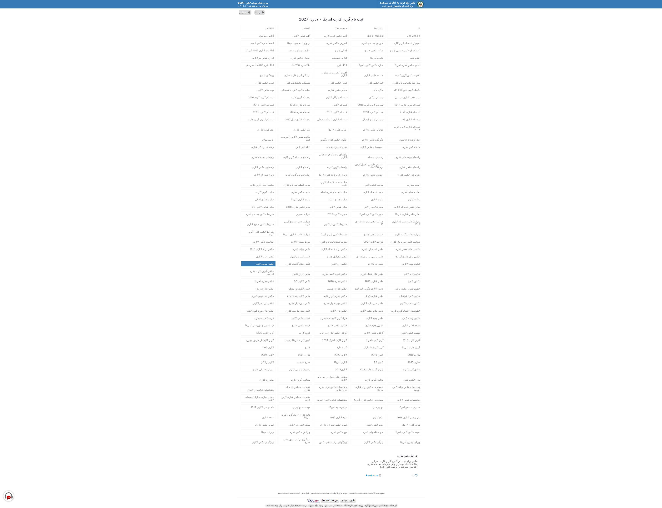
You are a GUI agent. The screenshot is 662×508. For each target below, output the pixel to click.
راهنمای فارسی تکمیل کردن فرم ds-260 (369, 166)
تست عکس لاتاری (264, 82)
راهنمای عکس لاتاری (409, 167)
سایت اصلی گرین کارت (262, 184)
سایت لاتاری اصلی (264, 199)
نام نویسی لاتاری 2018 (408, 417)
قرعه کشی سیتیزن (264, 318)
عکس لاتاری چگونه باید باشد (369, 288)
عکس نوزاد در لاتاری (263, 303)
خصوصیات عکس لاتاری (372, 147)
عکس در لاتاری (376, 263)
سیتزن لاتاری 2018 (337, 214)
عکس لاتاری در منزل (299, 288)
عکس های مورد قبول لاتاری (260, 310)
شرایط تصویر (303, 214)
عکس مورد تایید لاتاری (372, 303)
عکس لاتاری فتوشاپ (409, 296)
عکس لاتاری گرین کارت (335, 296)
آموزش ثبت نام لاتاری (373, 43)
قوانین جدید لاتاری (374, 325)
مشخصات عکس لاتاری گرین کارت (295, 398)
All (419, 28)
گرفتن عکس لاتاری (374, 332)
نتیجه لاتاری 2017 (411, 424)
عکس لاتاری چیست (337, 288)
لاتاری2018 (341, 369)
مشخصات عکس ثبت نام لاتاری (298, 388)
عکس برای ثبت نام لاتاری (334, 249)
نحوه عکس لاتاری (375, 424)
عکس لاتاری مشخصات (298, 296)
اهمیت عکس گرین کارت (407, 75)
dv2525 (269, 28)
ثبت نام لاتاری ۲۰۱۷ (410, 112)
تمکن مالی (378, 89)
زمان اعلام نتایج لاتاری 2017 (332, 174)
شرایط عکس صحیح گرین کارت (297, 223)
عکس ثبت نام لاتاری (300, 256)
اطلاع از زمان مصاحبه (299, 50)
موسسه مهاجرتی (301, 407)
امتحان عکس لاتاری (300, 57)
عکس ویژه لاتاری (375, 318)
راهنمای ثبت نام (376, 157)
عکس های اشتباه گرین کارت (405, 310)
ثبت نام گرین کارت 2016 (261, 97)
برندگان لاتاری (267, 75)
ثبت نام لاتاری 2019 (337, 112)
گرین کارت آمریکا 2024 (334, 340)
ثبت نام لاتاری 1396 (300, 104)
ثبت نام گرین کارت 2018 (371, 104)
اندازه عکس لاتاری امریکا (371, 65)
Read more (372, 475)
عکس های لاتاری (338, 310)
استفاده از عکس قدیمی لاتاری (405, 50)
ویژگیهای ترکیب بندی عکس (333, 442)
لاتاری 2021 (304, 354)
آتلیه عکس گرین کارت (335, 35)
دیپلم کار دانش (302, 147)
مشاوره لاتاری (266, 379)
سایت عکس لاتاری (300, 192)
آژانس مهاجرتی (266, 35)
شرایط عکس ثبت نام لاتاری (259, 214)
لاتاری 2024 (267, 354)
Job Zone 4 (413, 35)
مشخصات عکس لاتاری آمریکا (369, 399)
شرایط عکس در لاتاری (335, 224)
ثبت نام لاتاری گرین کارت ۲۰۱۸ (407, 128)
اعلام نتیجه (414, 57)
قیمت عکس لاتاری (301, 325)
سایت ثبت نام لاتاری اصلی (333, 192)
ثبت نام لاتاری (340, 104)
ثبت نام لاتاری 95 (411, 119)
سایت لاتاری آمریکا (300, 199)
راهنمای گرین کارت (337, 167)
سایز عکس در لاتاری (373, 206)
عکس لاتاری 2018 (374, 281)
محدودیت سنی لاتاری (299, 369)
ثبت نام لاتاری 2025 (263, 112)
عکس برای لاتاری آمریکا (407, 256)
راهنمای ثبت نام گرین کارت (296, 157)
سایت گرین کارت (265, 192)
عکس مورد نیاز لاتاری (299, 303)
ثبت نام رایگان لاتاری (336, 97)
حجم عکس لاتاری (411, 147)
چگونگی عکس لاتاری (373, 139)
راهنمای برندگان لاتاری (262, 147)
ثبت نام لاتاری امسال (373, 119)
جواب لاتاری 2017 (337, 129)
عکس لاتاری (414, 281)
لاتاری (307, 347)
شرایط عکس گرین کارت (407, 234)
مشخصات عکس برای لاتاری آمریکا (406, 388)
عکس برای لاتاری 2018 (262, 249)
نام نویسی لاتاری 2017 (262, 407)
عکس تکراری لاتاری (337, 256)
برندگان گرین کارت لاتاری (297, 75)
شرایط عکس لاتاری (373, 234)
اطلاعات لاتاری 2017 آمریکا (260, 50)
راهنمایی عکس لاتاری (263, 167)
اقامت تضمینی (339, 57)
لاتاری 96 (379, 362)
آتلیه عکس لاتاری (301, 35)
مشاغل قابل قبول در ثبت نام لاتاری (332, 378)
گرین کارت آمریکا (374, 340)
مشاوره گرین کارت (300, 379)
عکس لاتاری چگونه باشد (407, 288)
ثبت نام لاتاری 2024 (300, 112)
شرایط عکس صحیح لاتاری (260, 224)
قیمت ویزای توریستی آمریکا (259, 325)
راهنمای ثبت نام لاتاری (262, 157)
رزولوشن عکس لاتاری (409, 174)
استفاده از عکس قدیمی (262, 43)
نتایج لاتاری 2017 (338, 417)
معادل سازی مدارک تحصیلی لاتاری (259, 398)
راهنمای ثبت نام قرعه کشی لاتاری (333, 156)
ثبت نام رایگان (376, 97)
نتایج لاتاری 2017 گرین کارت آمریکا (295, 416)
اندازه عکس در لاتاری (263, 57)
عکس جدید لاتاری (265, 256)
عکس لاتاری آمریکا (264, 281)
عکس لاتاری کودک (374, 296)
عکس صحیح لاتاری (264, 263)
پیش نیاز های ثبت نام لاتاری (406, 82)
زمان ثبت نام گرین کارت (297, 174)
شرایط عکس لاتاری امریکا (296, 234)
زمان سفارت (413, 184)
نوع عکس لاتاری (338, 432)
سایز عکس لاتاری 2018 (298, 206)
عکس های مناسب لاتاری (297, 310)
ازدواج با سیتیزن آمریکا (298, 43)
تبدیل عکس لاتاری (338, 82)
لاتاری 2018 (414, 354)
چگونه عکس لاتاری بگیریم (333, 139)
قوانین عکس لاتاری (337, 325)
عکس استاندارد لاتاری (373, 249)
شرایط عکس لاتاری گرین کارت (261, 233)
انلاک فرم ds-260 (301, 65)
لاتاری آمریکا (340, 362)
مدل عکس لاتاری (411, 379)
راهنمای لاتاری (303, 167)
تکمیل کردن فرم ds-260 (407, 89)
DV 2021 (379, 28)
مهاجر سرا (378, 407)
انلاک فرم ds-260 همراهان (260, 65)
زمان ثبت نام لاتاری (264, 174)
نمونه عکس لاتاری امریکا (407, 432)
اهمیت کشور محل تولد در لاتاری (334, 74)
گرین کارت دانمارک (374, 347)
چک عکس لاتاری (301, 129)
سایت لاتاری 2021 (337, 199)
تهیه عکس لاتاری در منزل (407, 97)
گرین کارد (342, 347)
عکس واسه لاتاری (411, 318)
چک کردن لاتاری (265, 129)
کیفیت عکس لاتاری (410, 332)
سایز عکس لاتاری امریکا (371, 214)
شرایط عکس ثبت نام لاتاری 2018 (406, 223)
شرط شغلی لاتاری (300, 241)
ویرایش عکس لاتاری (299, 432)
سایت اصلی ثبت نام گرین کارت (334, 183)
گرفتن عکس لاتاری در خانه (333, 332)
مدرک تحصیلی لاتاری (263, 369)
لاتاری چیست (303, 362)
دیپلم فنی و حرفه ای (336, 147)
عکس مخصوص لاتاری (263, 296)
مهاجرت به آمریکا (338, 407)
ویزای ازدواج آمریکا (410, 442)
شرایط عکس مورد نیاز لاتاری (405, 241)
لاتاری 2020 (340, 354)
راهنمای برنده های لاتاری (407, 157)
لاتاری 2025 (414, 362)
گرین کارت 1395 (265, 332)
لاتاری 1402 (268, 347)
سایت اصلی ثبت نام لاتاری (296, 184)
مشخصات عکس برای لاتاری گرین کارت (332, 388)
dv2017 (306, 28)
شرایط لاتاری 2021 (374, 241)
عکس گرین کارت (301, 273)
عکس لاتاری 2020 (337, 281)
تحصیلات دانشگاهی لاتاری (297, 82)
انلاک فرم (342, 65)
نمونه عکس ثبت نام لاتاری (333, 424)
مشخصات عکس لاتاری (408, 399)
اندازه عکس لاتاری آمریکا (407, 65)
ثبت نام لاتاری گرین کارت (261, 119)
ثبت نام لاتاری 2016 (263, 104)
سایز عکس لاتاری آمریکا (407, 214)
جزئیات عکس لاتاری (373, 129)
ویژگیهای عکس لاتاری (263, 442)
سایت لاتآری (414, 199)
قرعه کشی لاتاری (411, 325)
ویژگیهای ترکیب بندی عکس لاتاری (296, 441)
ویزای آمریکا (267, 432)
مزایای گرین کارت (374, 379)
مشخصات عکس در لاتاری (261, 389)
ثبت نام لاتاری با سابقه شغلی (332, 119)
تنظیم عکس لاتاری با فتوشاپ (295, 89)
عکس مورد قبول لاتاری (335, 303)
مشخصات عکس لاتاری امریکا (332, 399)
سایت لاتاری (377, 199)
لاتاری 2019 (377, 354)
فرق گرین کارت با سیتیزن (333, 318)
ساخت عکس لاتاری (374, 184)
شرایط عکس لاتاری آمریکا (333, 234)
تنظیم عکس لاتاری (337, 89)
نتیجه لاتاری (268, 417)
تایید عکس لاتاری (375, 82)
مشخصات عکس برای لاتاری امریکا (369, 388)
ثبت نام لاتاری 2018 (373, 112)
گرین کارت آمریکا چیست (297, 340)
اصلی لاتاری (341, 50)
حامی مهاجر (267, 139)
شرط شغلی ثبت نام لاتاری (333, 241)
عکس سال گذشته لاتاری (297, 263)
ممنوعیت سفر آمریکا (409, 407)
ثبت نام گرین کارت (300, 97)
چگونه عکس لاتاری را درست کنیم (295, 138)
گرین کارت (304, 332)
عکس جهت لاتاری (411, 263)
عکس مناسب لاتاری (410, 303)
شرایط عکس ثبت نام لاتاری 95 (369, 223)
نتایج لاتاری (378, 417)
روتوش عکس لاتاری (373, 174)
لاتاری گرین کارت (411, 369)
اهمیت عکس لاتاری (374, 75)
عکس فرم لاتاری (411, 273)
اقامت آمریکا (377, 57)
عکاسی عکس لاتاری (263, 241)
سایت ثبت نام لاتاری (373, 192)
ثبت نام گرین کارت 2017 (407, 104)
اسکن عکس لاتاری (374, 50)
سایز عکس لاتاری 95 (263, 206)
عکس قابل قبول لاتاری (372, 273)
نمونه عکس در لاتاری (299, 424)
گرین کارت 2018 (411, 340)
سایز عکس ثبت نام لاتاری (407, 206)
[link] (400, 4)
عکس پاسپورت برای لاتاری (370, 256)
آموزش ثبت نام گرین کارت (406, 43)
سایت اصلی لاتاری (410, 192)
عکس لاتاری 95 (302, 281)
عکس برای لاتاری (301, 249)
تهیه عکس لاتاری (265, 89)
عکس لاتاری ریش (265, 288)
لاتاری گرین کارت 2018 (371, 369)
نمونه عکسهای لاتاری (373, 432)
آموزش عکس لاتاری (336, 43)
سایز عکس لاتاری (338, 206)
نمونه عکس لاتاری (264, 424)
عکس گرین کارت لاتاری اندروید (261, 272)
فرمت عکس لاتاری (300, 318)
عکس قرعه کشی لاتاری (334, 273)
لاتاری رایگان (267, 362)
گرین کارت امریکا (411, 347)
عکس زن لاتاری (339, 263)
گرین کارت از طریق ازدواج (260, 340)
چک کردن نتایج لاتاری (409, 139)
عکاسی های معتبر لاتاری (407, 249)
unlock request (375, 35)
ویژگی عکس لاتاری (374, 442)
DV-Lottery (341, 28)
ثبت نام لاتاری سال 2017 (297, 119)
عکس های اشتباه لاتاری (372, 310)
